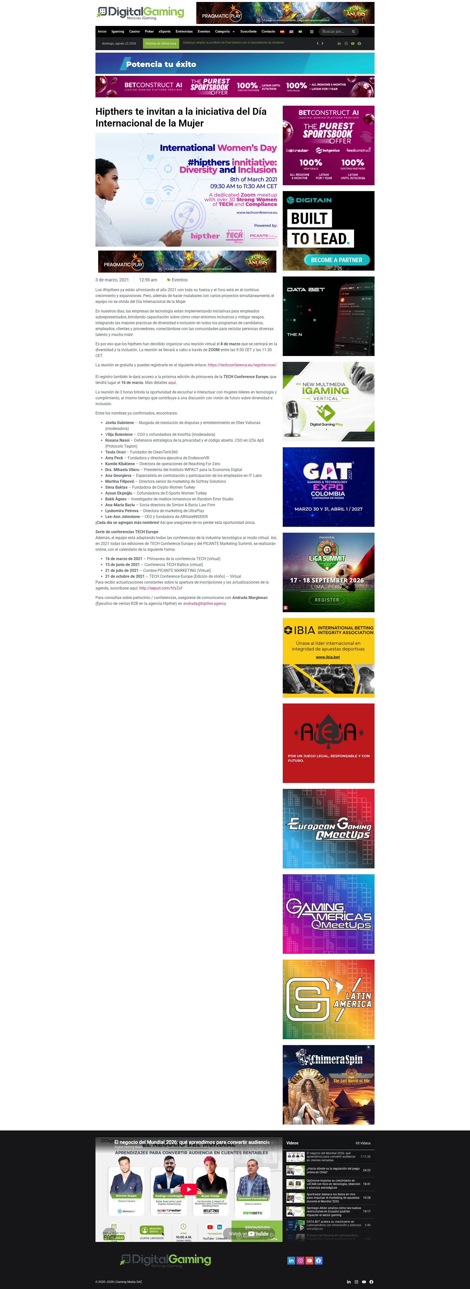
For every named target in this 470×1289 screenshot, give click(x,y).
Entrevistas (184, 31)
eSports (165, 31)
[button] (161, 43)
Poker (149, 31)
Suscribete (248, 31)
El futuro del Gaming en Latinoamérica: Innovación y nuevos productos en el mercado (332, 1239)
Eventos (204, 31)
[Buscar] (353, 31)
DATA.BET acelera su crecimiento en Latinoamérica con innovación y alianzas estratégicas (334, 1225)
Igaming (118, 31)
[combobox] (333, 31)
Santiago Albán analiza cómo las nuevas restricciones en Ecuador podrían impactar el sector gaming (334, 1211)
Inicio (102, 31)
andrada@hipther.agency (204, 603)
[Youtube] (352, 43)
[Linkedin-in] (339, 43)
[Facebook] (359, 43)
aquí (172, 382)
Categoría (222, 31)
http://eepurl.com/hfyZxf (160, 588)
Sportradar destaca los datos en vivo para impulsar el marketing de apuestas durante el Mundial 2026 (333, 1198)
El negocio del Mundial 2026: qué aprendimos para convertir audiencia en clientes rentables (331, 1156)
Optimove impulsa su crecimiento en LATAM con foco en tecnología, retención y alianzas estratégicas (333, 1184)
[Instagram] (346, 43)
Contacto (268, 31)
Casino (134, 31)
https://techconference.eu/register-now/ (242, 365)
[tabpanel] (188, 1189)
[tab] (328, 1157)
